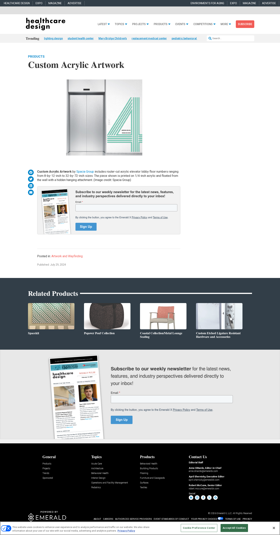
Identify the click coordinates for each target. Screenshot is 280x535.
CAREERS (108, 519)
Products (160, 24)
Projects (139, 24)
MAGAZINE (55, 3)
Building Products (149, 468)
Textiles (143, 487)
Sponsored (47, 478)
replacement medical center (149, 38)
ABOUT (97, 519)
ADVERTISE (75, 3)
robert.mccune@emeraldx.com (204, 488)
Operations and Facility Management (109, 483)
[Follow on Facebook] (203, 497)
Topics (119, 24)
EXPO (39, 3)
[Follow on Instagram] (197, 497)
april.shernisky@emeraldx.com (204, 480)
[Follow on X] (209, 497)
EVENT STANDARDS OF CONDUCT (171, 519)
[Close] (274, 528)
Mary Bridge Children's (112, 38)
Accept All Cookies (234, 527)
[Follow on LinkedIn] (191, 497)
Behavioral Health (100, 473)
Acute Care (96, 464)
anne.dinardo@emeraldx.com (203, 471)
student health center (81, 38)
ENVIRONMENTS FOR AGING (207, 3)
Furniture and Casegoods (152, 478)
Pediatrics (96, 487)
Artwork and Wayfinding (67, 256)
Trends (45, 473)
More (224, 24)
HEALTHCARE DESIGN (17, 3)
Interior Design (98, 478)
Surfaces (144, 483)
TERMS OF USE (233, 519)
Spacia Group (85, 171)
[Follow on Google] (215, 497)
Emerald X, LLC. (224, 513)
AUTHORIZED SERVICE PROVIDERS (133, 519)
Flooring (144, 473)
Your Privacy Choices (204, 519)
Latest (102, 24)
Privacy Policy (126, 530)
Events (180, 24)
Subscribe (245, 24)
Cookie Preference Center (199, 527)
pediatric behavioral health (188, 38)
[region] (140, 528)
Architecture (97, 468)
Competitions (203, 24)
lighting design (53, 38)
